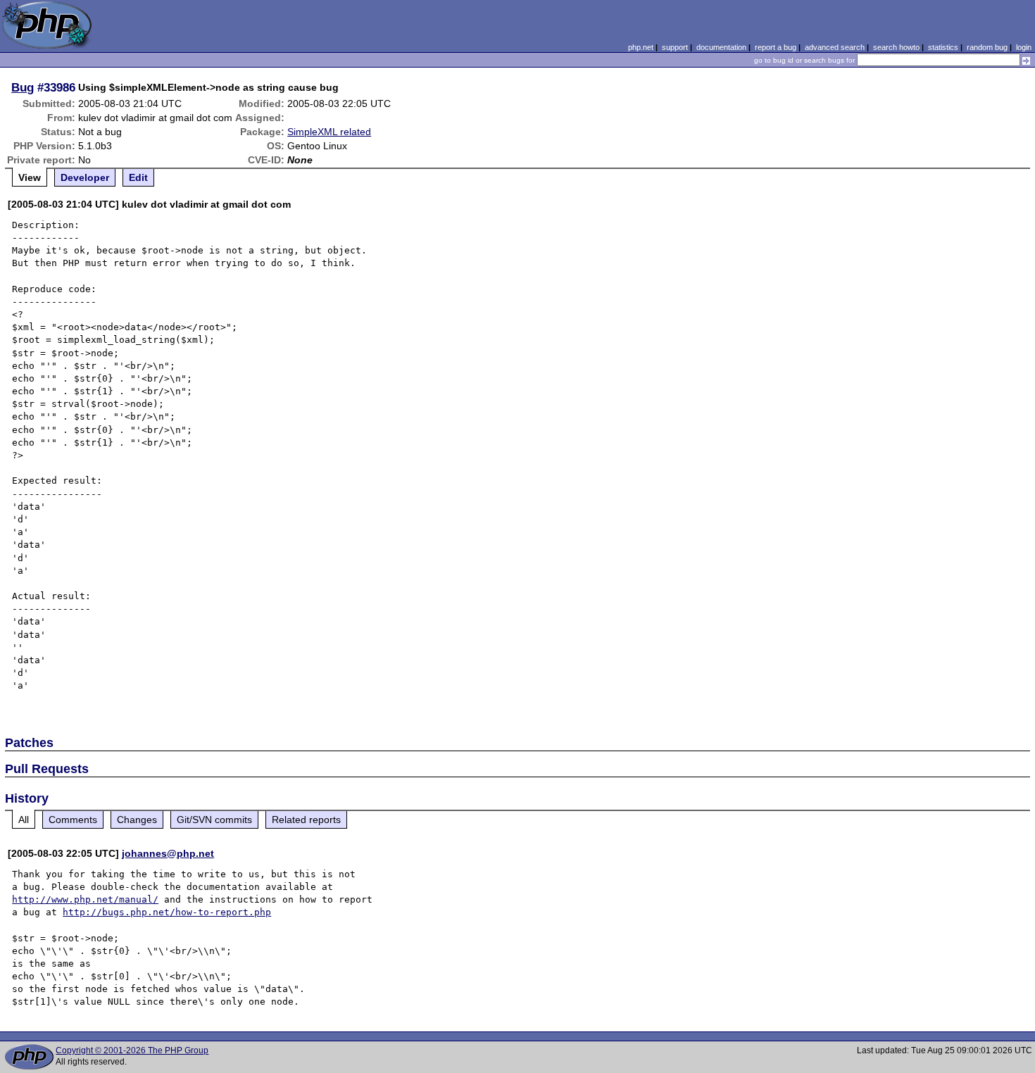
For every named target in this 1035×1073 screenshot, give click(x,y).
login (1023, 47)
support (675, 47)
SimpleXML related (329, 131)
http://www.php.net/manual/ (85, 899)
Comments (73, 819)
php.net (640, 47)
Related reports (306, 819)
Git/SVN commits (214, 819)
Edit (138, 177)
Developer (85, 177)
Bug (22, 87)
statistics (943, 47)
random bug (987, 47)
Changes (137, 819)
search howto (896, 47)
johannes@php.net (168, 853)
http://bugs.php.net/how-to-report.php (167, 912)
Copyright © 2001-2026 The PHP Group (132, 1050)
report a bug (775, 47)
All (23, 819)
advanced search (835, 47)
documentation (721, 47)
